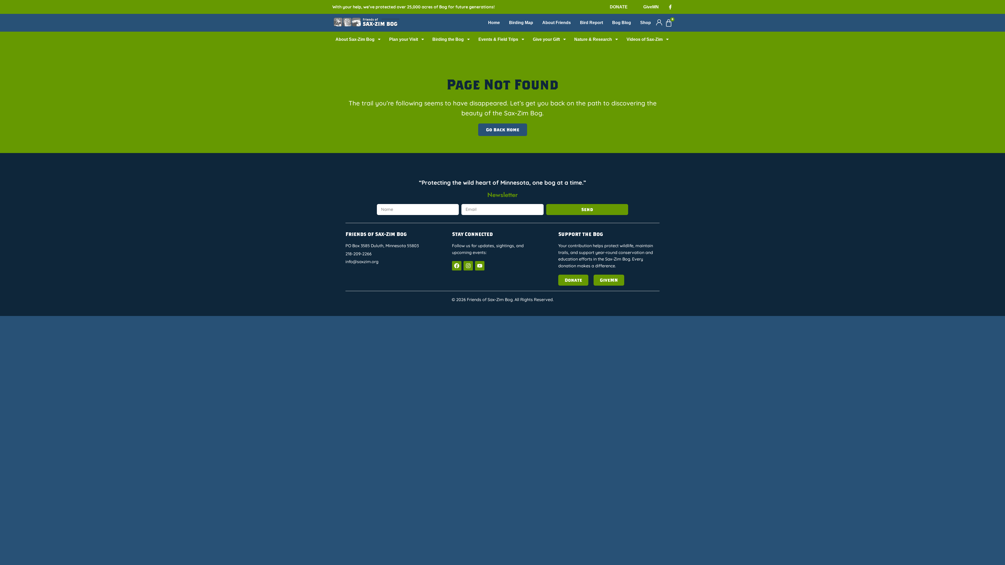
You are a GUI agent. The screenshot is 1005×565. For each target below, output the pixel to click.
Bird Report (591, 22)
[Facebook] (456, 265)
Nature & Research (593, 39)
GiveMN (651, 7)
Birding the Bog (448, 39)
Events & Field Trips (498, 39)
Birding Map (521, 22)
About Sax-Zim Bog (355, 39)
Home (494, 22)
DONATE (619, 7)
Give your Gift (546, 39)
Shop (645, 22)
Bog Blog (621, 22)
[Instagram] (468, 265)
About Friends (556, 22)
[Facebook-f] (670, 7)
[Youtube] (479, 265)
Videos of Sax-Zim (645, 39)
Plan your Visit (403, 39)
